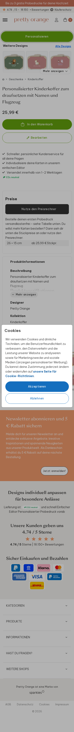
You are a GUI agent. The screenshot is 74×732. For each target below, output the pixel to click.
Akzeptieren (37, 386)
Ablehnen (37, 398)
